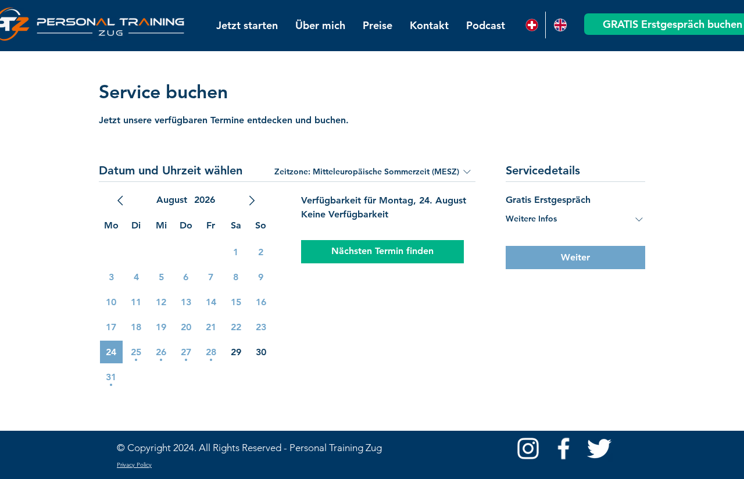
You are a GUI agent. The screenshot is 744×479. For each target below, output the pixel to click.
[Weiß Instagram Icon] (528, 448)
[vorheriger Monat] (120, 201)
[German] (531, 25)
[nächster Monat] (252, 201)
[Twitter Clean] (599, 448)
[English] (559, 25)
